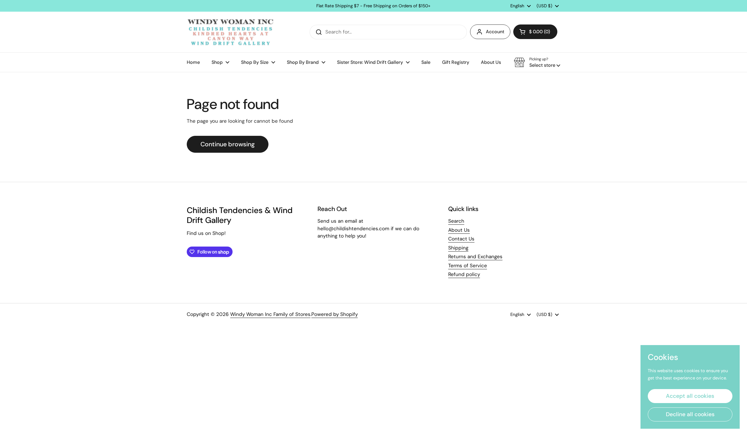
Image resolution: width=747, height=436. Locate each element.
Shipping (458, 248)
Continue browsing (227, 144)
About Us (459, 230)
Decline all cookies (690, 414)
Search (456, 221)
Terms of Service (467, 265)
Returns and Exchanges (475, 256)
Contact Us (461, 238)
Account (495, 32)
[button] (535, 31)
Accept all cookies (690, 396)
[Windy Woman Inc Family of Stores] (230, 32)
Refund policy (464, 274)
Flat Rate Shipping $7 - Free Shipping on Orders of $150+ (373, 6)
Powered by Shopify (334, 314)
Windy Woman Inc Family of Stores (270, 314)
